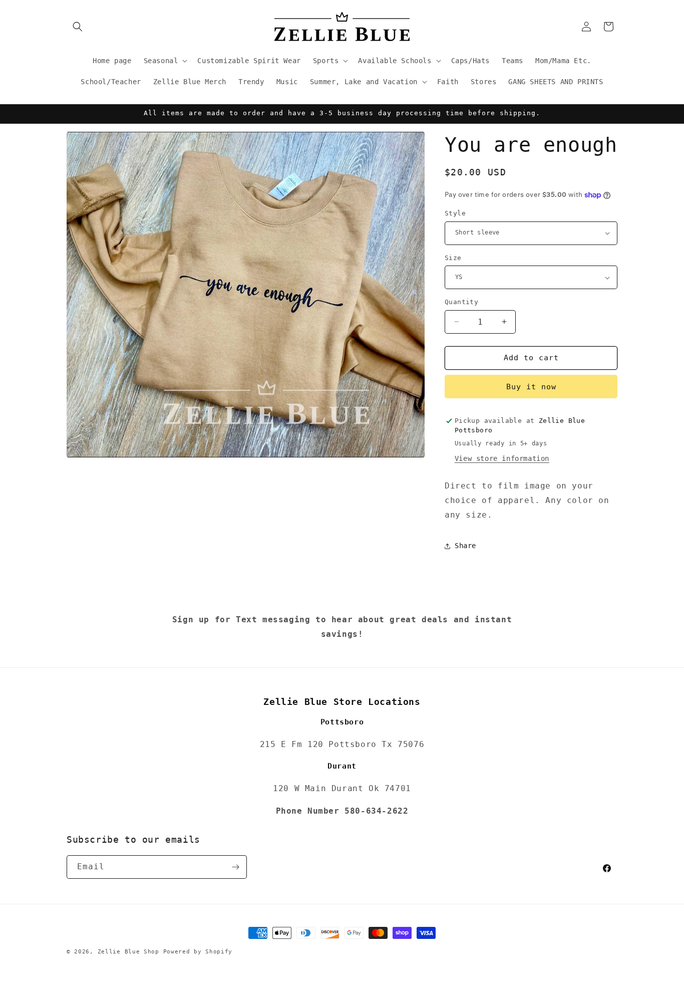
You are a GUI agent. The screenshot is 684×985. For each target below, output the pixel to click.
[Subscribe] (235, 867)
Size (453, 258)
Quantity (461, 302)
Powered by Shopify (198, 951)
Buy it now (531, 386)
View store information (502, 458)
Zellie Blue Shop (128, 951)
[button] (78, 27)
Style (455, 213)
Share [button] (465, 546)
